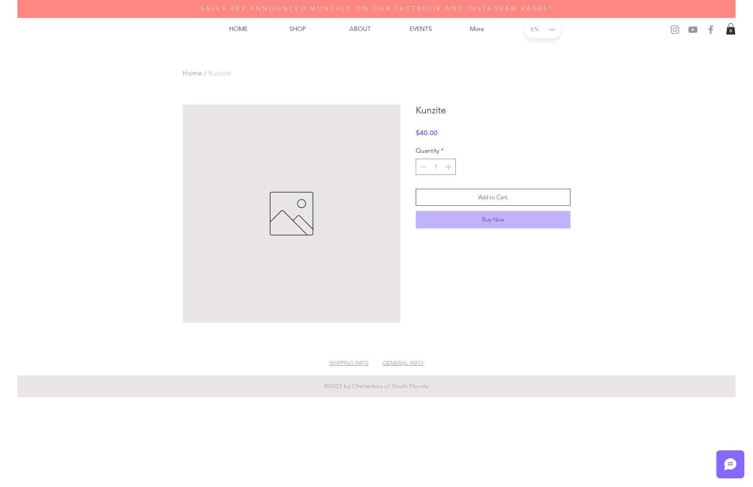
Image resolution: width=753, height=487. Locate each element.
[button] (731, 28)
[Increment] (449, 166)
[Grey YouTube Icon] (693, 29)
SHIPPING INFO (349, 363)
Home (192, 73)
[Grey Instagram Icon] (675, 29)
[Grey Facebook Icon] (710, 29)
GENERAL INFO (403, 363)
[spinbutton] (436, 166)
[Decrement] (422, 166)
